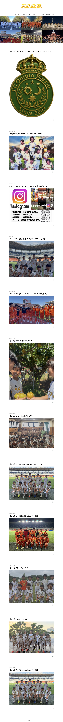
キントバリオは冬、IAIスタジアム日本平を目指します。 (28, 294)
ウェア (43, 14)
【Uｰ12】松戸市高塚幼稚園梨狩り (20, 341)
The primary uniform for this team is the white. (25, 134)
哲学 (30, 14)
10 (42, 713)
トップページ (10, 14)
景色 (34, 14)
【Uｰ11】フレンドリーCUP (18, 568)
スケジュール (24, 14)
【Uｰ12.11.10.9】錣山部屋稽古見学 (21, 416)
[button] (10, 14)
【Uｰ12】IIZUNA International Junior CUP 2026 (25, 464)
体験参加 (48, 14)
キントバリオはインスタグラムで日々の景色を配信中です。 (29, 186)
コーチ (38, 14)
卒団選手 (53, 14)
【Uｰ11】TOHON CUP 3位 (18, 619)
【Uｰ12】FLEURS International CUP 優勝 (23, 670)
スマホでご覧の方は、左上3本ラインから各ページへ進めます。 (31, 51)
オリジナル (17, 14)
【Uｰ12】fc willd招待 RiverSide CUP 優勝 (23, 516)
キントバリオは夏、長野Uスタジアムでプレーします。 (28, 239)
